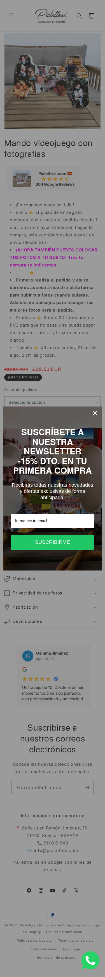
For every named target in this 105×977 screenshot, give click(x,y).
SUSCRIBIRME (52, 542)
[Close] (95, 413)
